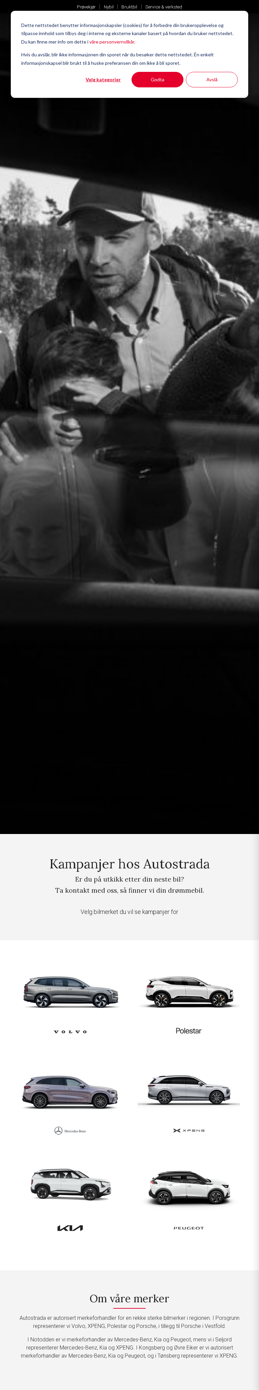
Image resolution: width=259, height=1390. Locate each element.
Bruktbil (129, 6)
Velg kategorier (103, 79)
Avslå (212, 79)
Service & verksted (163, 6)
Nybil (109, 6)
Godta (157, 79)
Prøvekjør (86, 6)
